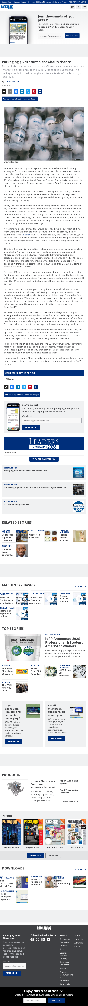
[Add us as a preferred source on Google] (40, 91)
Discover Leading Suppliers (16, 504)
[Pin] (34, 91)
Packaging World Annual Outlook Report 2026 (25, 470)
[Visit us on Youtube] (48, 939)
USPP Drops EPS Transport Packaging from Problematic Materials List (65, 673)
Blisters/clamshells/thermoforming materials (34, 531)
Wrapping (6, 666)
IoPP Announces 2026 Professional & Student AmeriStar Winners (64, 642)
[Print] (4, 91)
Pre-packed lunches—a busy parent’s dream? (28, 536)
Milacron (25, 234)
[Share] (16, 91)
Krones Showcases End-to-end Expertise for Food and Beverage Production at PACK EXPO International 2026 (44, 784)
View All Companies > (44, 459)
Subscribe (35, 855)
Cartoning (65, 593)
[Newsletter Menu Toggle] (72, 7)
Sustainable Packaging (8, 546)
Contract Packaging (59, 877)
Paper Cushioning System (69, 782)
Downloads (36, 876)
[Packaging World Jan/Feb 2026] (76, 832)
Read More (13, 741)
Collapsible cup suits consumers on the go (7, 538)
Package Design (52, 634)
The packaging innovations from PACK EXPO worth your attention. (35, 487)
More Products (71, 801)
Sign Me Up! (72, 35)
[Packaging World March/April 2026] (55, 832)
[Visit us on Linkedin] (43, 939)
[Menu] (84, 7)
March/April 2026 (55, 847)
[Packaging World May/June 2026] (33, 832)
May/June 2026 (33, 847)
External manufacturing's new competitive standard (63, 883)
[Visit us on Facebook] (32, 939)
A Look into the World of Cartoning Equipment (65, 599)
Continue (56, 1000)
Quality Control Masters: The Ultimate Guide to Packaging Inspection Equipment (29, 600)
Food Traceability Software (69, 791)
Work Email (28, 416)
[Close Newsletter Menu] (85, 16)
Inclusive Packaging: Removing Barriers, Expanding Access (36, 882)
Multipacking (7, 891)
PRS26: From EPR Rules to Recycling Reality (36, 671)
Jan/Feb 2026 (76, 847)
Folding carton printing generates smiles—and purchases (65, 538)
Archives (53, 855)
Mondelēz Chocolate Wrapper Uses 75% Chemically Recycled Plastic (7, 671)
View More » (80, 586)
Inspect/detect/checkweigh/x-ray (30, 594)
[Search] (78, 7)
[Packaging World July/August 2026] (11, 832)
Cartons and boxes (7, 531)
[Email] (10, 91)
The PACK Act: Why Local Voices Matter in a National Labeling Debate (8, 688)
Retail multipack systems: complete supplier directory (6, 897)
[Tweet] (28, 91)
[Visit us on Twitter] (38, 939)
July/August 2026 (11, 847)
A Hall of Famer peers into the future (7, 552)
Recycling (35, 666)
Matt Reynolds (13, 81)
